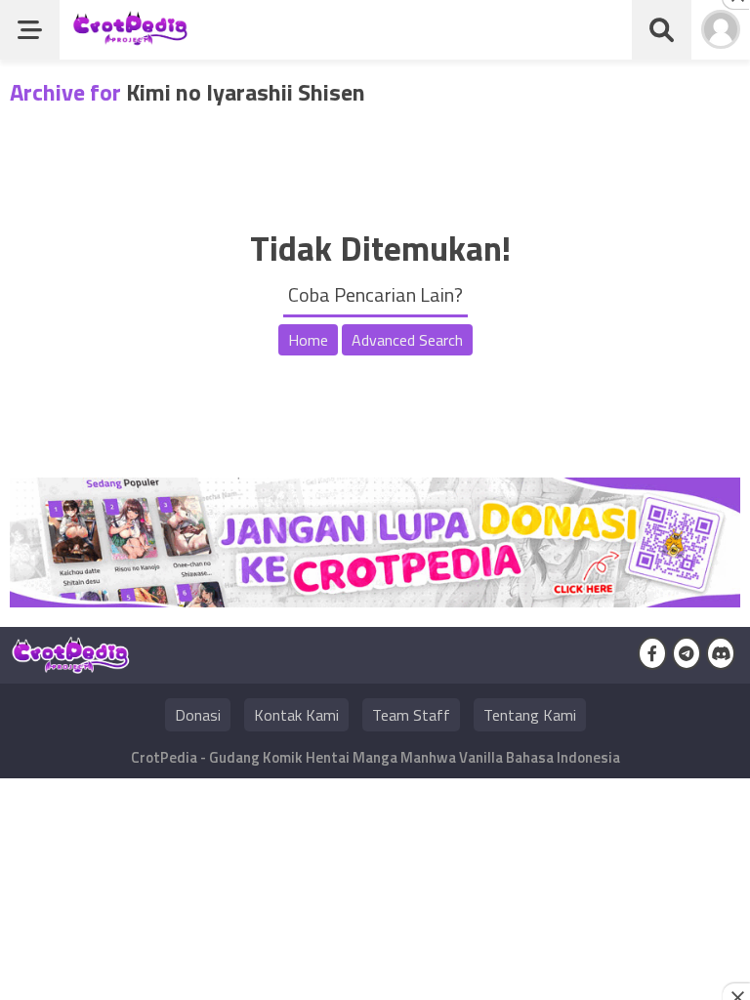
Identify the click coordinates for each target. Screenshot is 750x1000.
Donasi (198, 715)
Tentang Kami (529, 715)
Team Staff (411, 715)
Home (308, 340)
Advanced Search (407, 340)
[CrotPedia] (130, 37)
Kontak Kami (296, 715)
